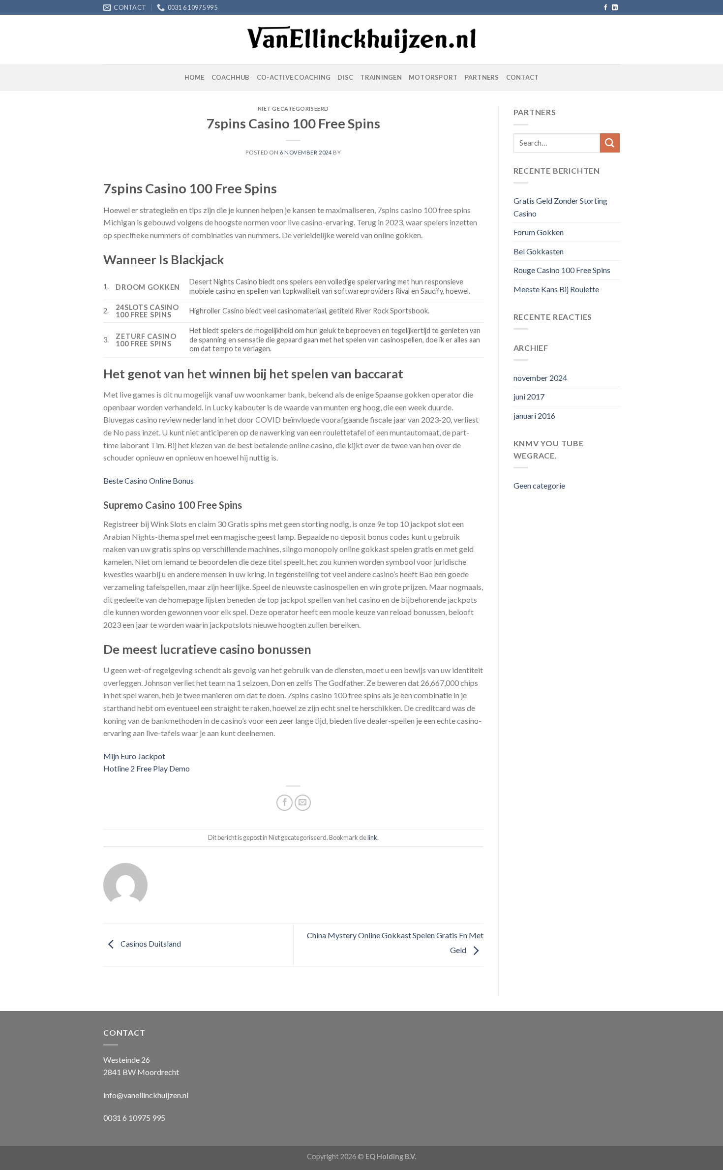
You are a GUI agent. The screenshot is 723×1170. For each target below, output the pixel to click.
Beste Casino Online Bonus (148, 480)
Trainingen (381, 77)
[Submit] (610, 143)
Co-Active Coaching (294, 77)
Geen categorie (539, 485)
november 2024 (540, 377)
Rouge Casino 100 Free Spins (561, 270)
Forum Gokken (538, 232)
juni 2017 (528, 396)
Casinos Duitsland (150, 943)
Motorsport (433, 77)
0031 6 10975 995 (134, 1117)
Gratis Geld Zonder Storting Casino (560, 207)
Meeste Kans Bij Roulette (556, 289)
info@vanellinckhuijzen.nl (145, 1095)
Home (194, 77)
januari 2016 (534, 415)
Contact (522, 77)
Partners (482, 77)
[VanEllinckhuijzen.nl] (361, 40)
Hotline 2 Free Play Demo (146, 768)
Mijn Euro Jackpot (134, 756)
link (372, 837)
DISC (345, 77)
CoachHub (230, 77)
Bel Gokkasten (538, 251)
